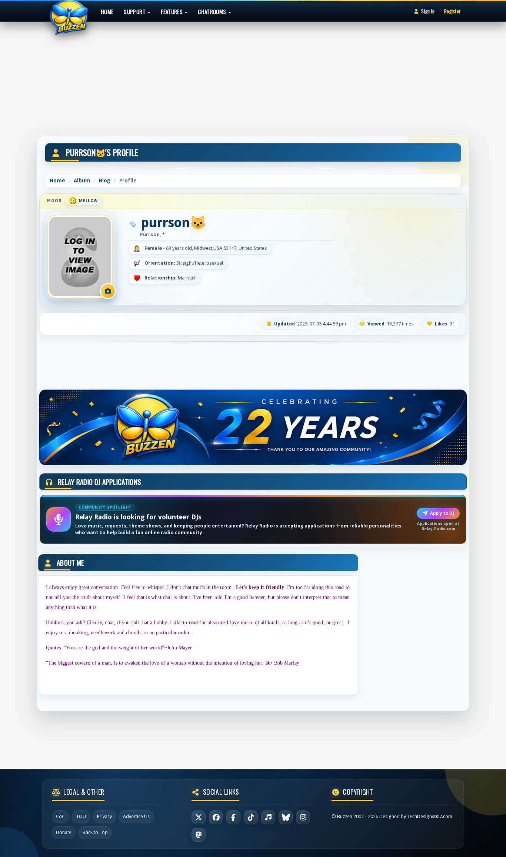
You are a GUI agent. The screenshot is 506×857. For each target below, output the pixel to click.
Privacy (104, 816)
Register (452, 11)
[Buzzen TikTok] (251, 817)
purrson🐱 (173, 222)
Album (82, 180)
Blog (104, 180)
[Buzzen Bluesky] (286, 817)
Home (107, 11)
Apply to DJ (442, 513)
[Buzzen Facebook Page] (216, 817)
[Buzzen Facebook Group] (233, 817)
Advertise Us (136, 816)
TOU (81, 816)
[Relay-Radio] (268, 817)
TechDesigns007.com (429, 816)
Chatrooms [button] (212, 11)
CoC (60, 816)
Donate (63, 832)
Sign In (428, 11)
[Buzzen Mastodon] (199, 835)
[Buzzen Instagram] (303, 817)
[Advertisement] (253, 76)
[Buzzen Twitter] (199, 817)
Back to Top (95, 832)
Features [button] (172, 11)
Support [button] (135, 11)
